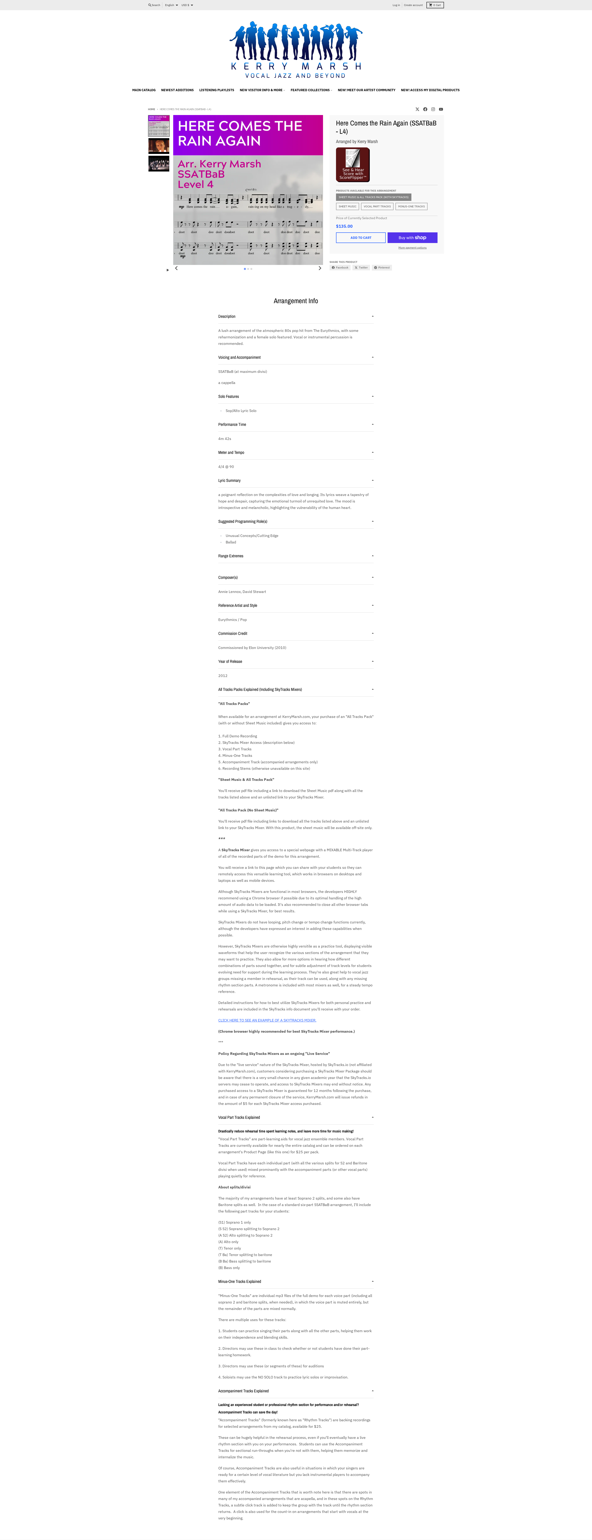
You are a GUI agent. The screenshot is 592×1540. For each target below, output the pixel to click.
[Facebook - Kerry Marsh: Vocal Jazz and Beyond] (425, 109)
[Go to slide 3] (251, 269)
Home (151, 109)
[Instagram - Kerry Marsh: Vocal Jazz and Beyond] (433, 109)
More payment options (412, 247)
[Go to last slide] (176, 268)
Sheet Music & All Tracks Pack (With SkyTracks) (374, 197)
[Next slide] (320, 268)
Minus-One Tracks (411, 206)
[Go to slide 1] (245, 269)
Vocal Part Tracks (377, 206)
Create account (413, 5)
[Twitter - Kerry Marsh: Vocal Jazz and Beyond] (417, 109)
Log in (396, 5)
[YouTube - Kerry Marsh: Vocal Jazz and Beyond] (441, 109)
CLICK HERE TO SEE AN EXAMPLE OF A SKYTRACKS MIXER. (267, 1020)
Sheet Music (347, 206)
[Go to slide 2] (248, 269)
